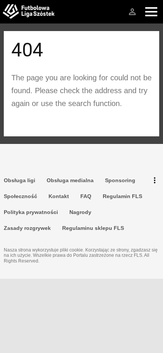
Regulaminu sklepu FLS (93, 228)
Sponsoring (120, 180)
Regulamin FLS (122, 196)
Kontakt (59, 196)
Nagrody (80, 212)
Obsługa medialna (70, 180)
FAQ (85, 196)
